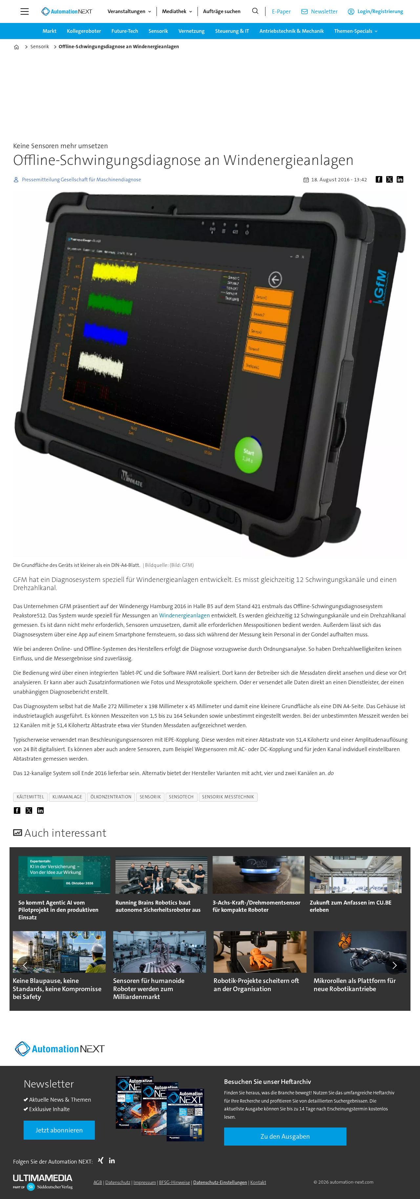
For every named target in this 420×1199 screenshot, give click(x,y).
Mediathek (174, 11)
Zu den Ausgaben (285, 1136)
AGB (98, 1182)
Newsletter (324, 11)
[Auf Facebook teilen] (380, 180)
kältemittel (30, 797)
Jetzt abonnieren (59, 1130)
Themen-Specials (353, 31)
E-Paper (281, 11)
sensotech (181, 797)
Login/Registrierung (380, 11)
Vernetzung (191, 31)
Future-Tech (125, 31)
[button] (25, 965)
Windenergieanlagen (184, 615)
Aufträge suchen (222, 11)
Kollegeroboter (84, 31)
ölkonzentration (111, 797)
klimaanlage (67, 797)
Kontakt (258, 1182)
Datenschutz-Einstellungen (220, 1182)
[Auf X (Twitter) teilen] (391, 180)
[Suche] (255, 11)
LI (113, 1160)
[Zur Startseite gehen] (66, 11)
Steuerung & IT (232, 31)
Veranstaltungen (126, 11)
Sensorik (158, 31)
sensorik (150, 797)
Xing (102, 1160)
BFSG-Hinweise (174, 1182)
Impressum (145, 1182)
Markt (49, 31)
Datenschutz (117, 1182)
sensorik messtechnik (228, 797)
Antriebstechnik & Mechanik (292, 31)
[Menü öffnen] (24, 11)
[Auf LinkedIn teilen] (401, 180)
